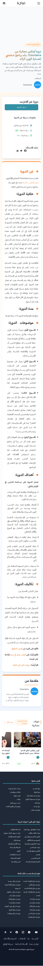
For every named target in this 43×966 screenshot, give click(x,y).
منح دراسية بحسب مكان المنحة (29, 873)
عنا (28, 938)
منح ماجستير (36, 788)
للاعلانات (21, 938)
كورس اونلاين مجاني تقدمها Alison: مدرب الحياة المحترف (29, 752)
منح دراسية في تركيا (35, 910)
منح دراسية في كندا (35, 899)
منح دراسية (37, 806)
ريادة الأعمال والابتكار (14, 844)
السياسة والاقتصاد (14, 854)
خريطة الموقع (8, 944)
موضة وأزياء (17, 840)
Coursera (27, 84)
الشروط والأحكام (10, 938)
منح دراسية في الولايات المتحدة (31, 881)
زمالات (18, 799)
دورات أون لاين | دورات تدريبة (29, 821)
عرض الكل (10, 722)
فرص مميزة (36, 780)
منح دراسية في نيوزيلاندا (14, 913)
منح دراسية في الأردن (34, 885)
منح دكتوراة (37, 792)
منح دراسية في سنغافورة (13, 892)
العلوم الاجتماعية (15, 858)
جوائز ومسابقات (35, 810)
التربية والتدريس (35, 858)
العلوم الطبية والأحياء (14, 837)
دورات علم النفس (35, 847)
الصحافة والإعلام (15, 829)
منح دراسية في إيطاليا (14, 899)
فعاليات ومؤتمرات (15, 792)
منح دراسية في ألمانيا (35, 906)
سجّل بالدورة (21, 107)
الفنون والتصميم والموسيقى (32, 837)
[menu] (38, 3)
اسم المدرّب (38, 78)
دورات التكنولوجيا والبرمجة (32, 844)
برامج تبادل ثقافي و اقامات (13, 806)
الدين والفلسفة (15, 862)
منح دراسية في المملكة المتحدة (32, 888)
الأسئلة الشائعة (21, 944)
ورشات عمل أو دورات (14, 788)
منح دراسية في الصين (34, 913)
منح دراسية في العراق (14, 910)
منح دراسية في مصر (35, 903)
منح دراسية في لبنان (14, 895)
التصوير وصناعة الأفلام (33, 840)
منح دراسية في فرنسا (14, 903)
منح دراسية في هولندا (34, 917)
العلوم (18, 851)
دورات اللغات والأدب (34, 833)
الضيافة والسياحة (15, 847)
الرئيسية (35, 938)
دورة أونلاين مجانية (30, 182)
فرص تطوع (17, 796)
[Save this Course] (37, 757)
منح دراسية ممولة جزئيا (33, 796)
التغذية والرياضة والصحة (33, 862)
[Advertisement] (21, 959)
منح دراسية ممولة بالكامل (32, 799)
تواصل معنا (34, 944)
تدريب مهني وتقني (15, 803)
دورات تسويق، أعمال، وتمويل (12, 833)
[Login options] (4, 3)
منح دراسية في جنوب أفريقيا (12, 906)
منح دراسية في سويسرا (14, 881)
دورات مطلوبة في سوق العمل (32, 829)
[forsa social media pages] (36, 932)
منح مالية (37, 803)
